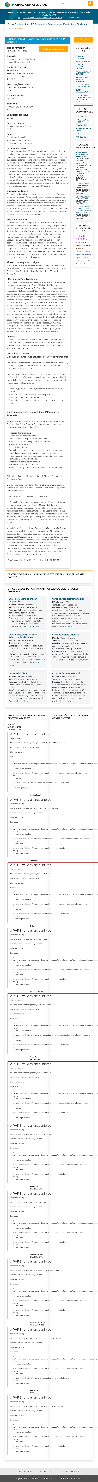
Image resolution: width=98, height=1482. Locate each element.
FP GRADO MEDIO (83, 61)
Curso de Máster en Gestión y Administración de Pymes (23, 636)
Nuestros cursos (48, 1471)
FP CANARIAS (81, 117)
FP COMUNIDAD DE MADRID (83, 130)
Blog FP (83, 39)
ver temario (33, 626)
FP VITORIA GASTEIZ (15, 29)
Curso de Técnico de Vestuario (66, 673)
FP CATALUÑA (81, 125)
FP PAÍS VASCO (82, 137)
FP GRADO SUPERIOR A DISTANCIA (80, 67)
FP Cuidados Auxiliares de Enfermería (82, 154)
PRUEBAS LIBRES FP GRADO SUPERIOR (82, 79)
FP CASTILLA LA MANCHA (82, 121)
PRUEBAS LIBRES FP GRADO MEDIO (83, 86)
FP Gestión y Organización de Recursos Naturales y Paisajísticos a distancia (83, 168)
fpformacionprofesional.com (39, 1478)
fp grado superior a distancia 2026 (83, 258)
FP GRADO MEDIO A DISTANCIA (83, 73)
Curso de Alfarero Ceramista (65, 635)
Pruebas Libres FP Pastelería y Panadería (82, 186)
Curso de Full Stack (18, 673)
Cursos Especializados (83, 91)
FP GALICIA (80, 134)
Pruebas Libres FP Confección (82, 197)
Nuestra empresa (70, 1471)
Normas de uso (26, 1471)
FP (19, 18)
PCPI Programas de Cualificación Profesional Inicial (83, 98)
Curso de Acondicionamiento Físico (69, 599)
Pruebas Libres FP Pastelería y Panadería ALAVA (42, 18)
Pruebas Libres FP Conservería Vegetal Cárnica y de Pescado (83, 210)
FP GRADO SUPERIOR (80, 57)
